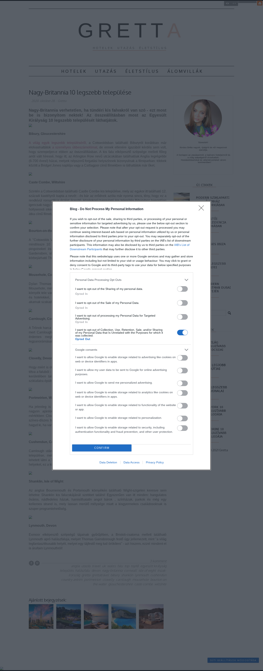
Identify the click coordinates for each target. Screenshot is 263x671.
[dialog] (131, 335)
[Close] (202, 209)
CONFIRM (102, 447)
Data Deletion (108, 462)
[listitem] (131, 280)
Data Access (131, 462)
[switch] (182, 289)
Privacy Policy (155, 462)
